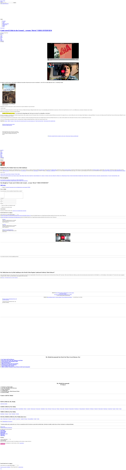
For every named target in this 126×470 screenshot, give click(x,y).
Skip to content (2, 0)
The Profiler (119, 169)
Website (1, 203)
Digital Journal (33, 408)
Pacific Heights (75, 175)
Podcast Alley (62, 408)
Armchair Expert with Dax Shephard (8, 364)
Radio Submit (100, 408)
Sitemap (3, 25)
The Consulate (107, 169)
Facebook (9, 418)
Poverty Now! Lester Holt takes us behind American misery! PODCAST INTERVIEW (14, 180)
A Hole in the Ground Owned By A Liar (6, 175)
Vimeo (10, 413)
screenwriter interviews (104, 175)
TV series (109, 175)
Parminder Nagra (80, 175)
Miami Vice (55, 175)
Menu (1, 19)
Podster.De (96, 408)
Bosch (28, 175)
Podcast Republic (82, 408)
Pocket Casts (54, 408)
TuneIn (120, 408)
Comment (2, 198)
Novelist (71, 175)
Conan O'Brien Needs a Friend (7, 365)
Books (26, 175)
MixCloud (49, 408)
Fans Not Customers (67, 169)
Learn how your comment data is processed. (19, 210)
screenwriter (98, 175)
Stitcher (117, 408)
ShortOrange (105, 408)
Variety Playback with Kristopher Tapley (9, 361)
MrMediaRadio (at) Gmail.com (7, 421)
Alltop (3, 408)
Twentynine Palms (114, 175)
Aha (1, 408)
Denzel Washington (37, 175)
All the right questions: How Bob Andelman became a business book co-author (63, 294)
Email (1, 201)
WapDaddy (13, 413)
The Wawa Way (41, 169)
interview (43, 175)
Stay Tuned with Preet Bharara (7, 359)
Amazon (17, 175)
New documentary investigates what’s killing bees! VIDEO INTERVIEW (11, 179)
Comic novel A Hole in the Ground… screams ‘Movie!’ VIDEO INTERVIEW (26, 30)
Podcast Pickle (71, 408)
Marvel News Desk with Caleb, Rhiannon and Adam (12, 360)
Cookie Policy (21, 443)
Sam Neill (90, 175)
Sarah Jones (94, 175)
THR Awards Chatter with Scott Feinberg (9, 363)
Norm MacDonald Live (6, 362)
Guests (3, 22)
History (3, 26)
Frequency (6, 413)
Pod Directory (76, 408)
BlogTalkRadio (21, 408)
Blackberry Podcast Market (13, 408)
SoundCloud (110, 408)
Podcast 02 (67, 408)
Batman (23, 175)
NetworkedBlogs (30, 418)
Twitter (38, 418)
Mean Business (36, 170)
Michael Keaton (64, 175)
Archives (1, 439)
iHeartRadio (43, 408)
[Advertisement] (63, 11)
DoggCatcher (38, 408)
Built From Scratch (6, 170)
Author (20, 175)
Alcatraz (14, 175)
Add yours (3, 185)
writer (118, 175)
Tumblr (35, 418)
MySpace (25, 418)
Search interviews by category (5, 214)
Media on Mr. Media (5, 23)
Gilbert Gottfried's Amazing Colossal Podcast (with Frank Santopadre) (15, 366)
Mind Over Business (96, 169)
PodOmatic (92, 408)
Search (1, 1)
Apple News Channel (3, 403)
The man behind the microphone (67, 297)
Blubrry (25, 408)
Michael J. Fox (59, 175)
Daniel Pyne (31, 175)
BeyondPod (7, 408)
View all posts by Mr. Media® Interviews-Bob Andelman (116, 170)
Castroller (28, 408)
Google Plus (18, 418)
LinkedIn (22, 418)
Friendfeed (13, 418)
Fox (40, 175)
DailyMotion (2, 413)
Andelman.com (4, 24)
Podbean (58, 408)
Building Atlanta (54, 169)
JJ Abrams (46, 175)
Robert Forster (86, 175)
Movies (68, 175)
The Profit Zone (23, 170)
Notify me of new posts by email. (7, 207)
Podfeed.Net (87, 408)
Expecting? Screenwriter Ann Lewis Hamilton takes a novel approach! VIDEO (18, 187)
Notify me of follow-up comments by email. (8, 205)
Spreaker (114, 408)
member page (105, 170)
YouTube (17, 413)
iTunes (46, 408)
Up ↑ (1, 468)
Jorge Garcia (51, 175)
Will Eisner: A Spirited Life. (51, 170)
